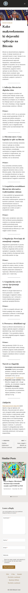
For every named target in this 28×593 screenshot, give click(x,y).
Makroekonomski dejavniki (10, 406)
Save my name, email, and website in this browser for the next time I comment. (14, 561)
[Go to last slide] (4, 479)
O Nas (13, 574)
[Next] (23, 479)
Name (5, 540)
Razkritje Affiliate (14, 580)
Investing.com (9, 378)
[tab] (10, 496)
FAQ (7, 574)
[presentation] (14, 470)
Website (5, 555)
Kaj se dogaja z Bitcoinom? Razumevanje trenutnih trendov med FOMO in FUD (13, 483)
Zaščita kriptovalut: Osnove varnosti (7, 444)
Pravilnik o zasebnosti (14, 577)
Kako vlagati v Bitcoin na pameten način (21, 444)
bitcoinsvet (8, 488)
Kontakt (19, 574)
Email (5, 547)
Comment (6, 518)
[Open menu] (24, 3)
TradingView (19, 378)
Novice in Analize (7, 22)
